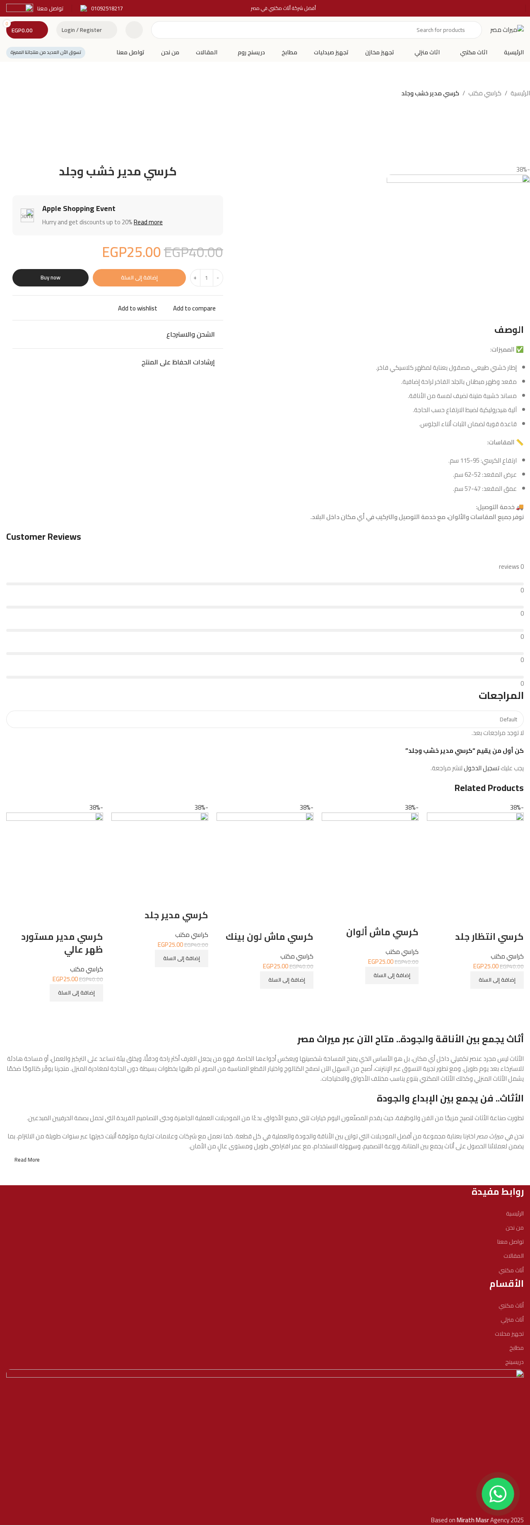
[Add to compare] (513, 999)
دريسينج (514, 1361)
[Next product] (16, 94)
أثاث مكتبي (511, 1270)
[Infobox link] (101, 8)
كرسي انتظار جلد (489, 936)
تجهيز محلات (509, 1333)
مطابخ (516, 1347)
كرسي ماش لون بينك (269, 936)
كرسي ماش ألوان (382, 932)
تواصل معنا (510, 1241)
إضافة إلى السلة (139, 277)
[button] (497, 980)
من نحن (515, 1227)
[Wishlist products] (134, 30)
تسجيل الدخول (481, 768)
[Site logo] (507, 29)
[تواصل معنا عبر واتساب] (498, 1494)
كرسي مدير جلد (176, 915)
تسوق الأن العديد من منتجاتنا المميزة (45, 52)
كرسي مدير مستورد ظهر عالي (62, 943)
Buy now (50, 277)
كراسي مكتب (484, 93)
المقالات (514, 1255)
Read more (148, 222)
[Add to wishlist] (513, 920)
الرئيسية (520, 93)
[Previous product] (33, 94)
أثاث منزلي (512, 1319)
